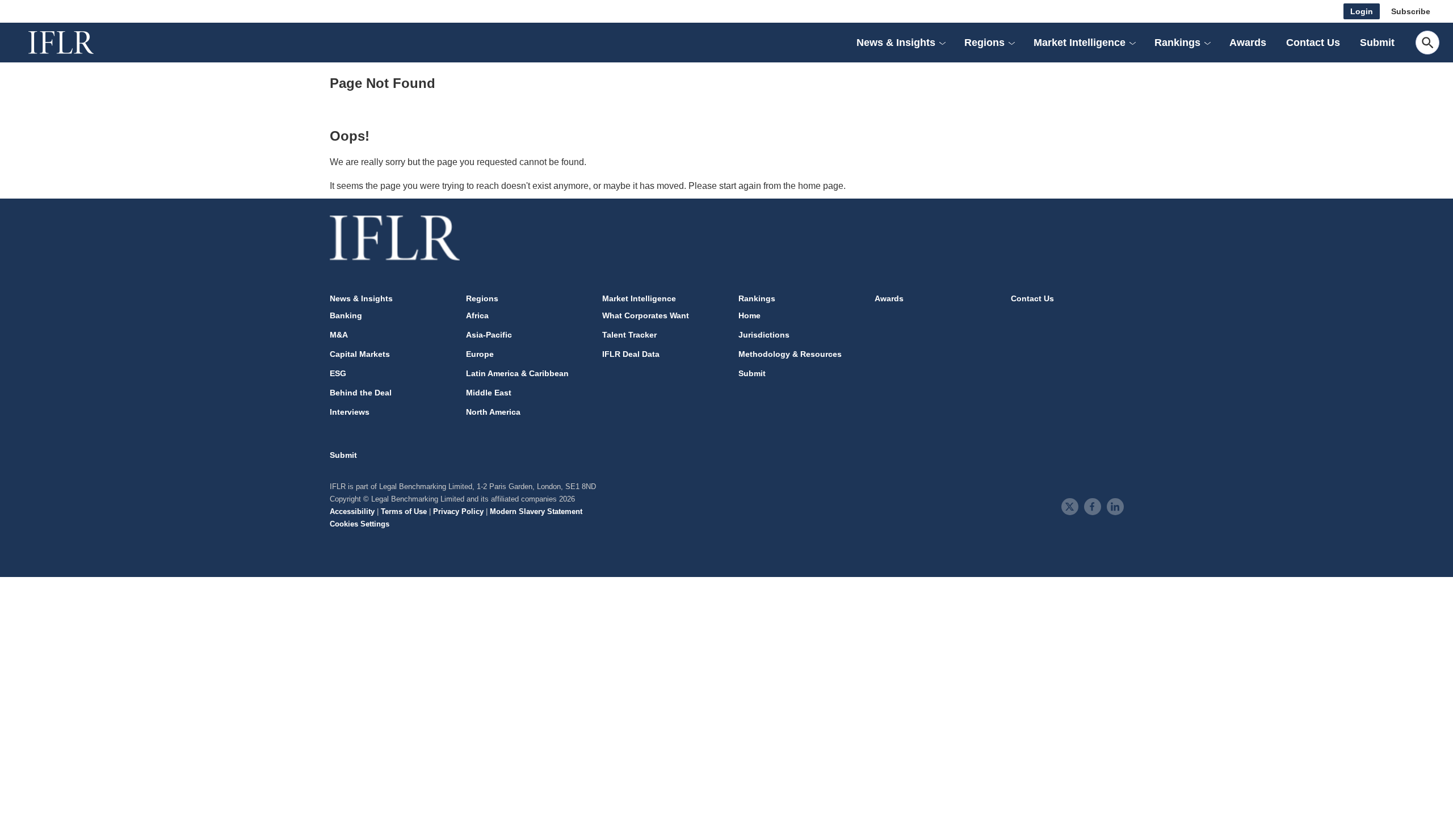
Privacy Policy (458, 511)
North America (493, 412)
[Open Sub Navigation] (942, 42)
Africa (477, 315)
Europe (480, 354)
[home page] (73, 42)
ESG (338, 373)
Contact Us (1313, 42)
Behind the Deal (361, 393)
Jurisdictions (764, 335)
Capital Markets (360, 354)
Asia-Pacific (489, 335)
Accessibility (352, 511)
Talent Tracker (629, 335)
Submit (1377, 42)
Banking (346, 315)
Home (749, 315)
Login (1361, 11)
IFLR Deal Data (631, 354)
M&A (339, 335)
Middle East (488, 393)
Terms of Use (404, 511)
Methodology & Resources (790, 354)
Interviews (349, 412)
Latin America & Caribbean (517, 373)
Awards (1247, 42)
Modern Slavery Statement (536, 511)
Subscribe (1410, 11)
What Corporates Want (645, 315)
